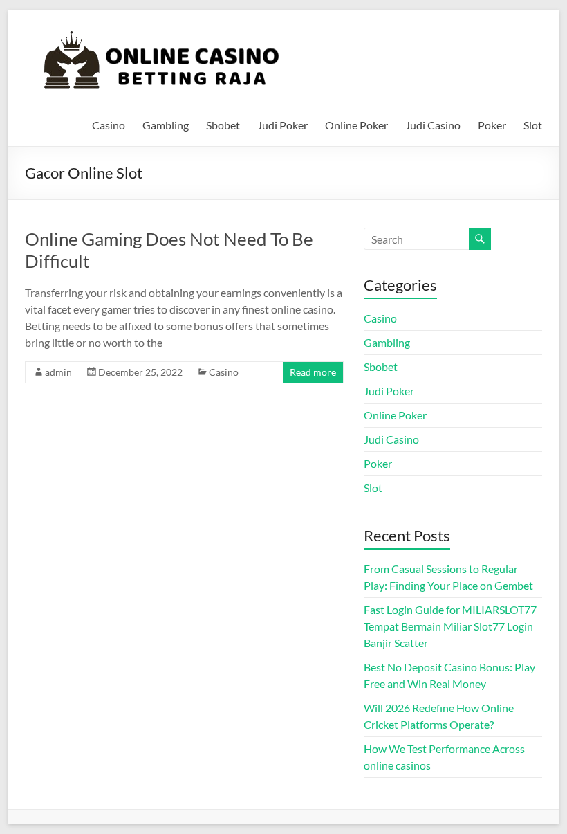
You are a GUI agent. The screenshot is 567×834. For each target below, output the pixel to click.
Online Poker (356, 125)
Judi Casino (433, 125)
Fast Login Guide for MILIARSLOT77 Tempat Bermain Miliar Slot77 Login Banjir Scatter (450, 626)
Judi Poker (282, 125)
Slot (532, 125)
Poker (492, 125)
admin (58, 372)
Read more (313, 372)
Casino (108, 125)
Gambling (165, 125)
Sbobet (223, 125)
